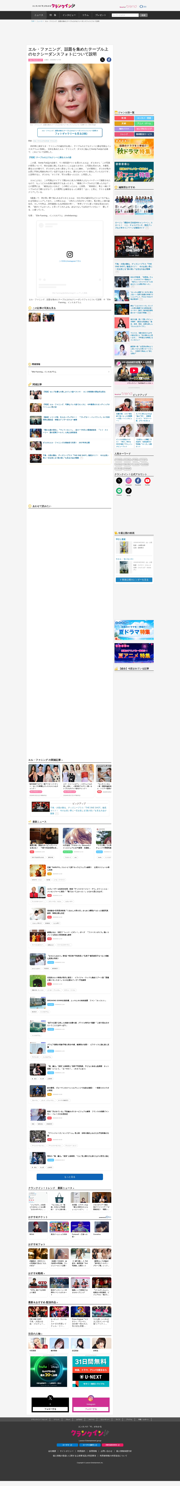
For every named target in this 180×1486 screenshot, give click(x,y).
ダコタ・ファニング (50, 141)
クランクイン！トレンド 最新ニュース (51, 1188)
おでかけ (79, 1419)
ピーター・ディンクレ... (54, 990)
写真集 (135, 460)
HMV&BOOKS (111, 1445)
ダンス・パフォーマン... (48, 1100)
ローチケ (66, 1445)
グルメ (68, 1419)
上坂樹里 (49, 1078)
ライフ (118, 1419)
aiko (75, 857)
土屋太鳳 (119, 468)
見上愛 (42, 1078)
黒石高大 (34, 1011)
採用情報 (93, 1451)
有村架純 (119, 464)
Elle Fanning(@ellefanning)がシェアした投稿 (69, 293)
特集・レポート (143, 1419)
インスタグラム (109, 857)
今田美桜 (119, 460)
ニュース (39, 21)
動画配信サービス (144, 134)
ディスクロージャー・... (38, 901)
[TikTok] (129, 491)
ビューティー (105, 1419)
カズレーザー (69, 901)
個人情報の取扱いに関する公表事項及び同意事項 (74, 1456)
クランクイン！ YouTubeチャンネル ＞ (140, 383)
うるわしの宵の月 (37, 923)
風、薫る (34, 1078)
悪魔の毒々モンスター (38, 990)
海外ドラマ (124, 129)
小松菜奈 (136, 464)
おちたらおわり (36, 968)
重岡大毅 (50, 857)
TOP (32, 21)
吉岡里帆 (145, 464)
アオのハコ (68, 857)
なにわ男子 (56, 923)
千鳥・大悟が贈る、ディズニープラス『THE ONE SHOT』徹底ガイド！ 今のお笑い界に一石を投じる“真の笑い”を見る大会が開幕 (78, 811)
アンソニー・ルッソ (70, 1145)
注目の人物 (35, 1333)
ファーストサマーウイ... (64, 945)
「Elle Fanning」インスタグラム (43, 372)
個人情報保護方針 (124, 1451)
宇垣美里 (46, 968)
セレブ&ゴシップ (144, 129)
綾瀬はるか (51, 945)
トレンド (124, 134)
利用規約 (81, 1451)
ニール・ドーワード (59, 879)
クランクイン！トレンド (39, 1419)
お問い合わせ (106, 1451)
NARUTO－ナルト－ (37, 879)
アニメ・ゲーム (144, 123)
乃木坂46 (144, 460)
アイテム (129, 1419)
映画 (33, 1124)
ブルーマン (35, 1100)
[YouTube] (147, 481)
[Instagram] (129, 481)
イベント (57, 1419)
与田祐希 (128, 468)
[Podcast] (119, 491)
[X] (119, 481)
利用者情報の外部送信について (113, 1456)
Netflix (100, 857)
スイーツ (91, 1419)
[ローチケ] (143, 6)
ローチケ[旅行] (88, 1445)
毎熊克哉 (40, 1124)
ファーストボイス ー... (38, 945)
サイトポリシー (67, 1451)
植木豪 (48, 879)
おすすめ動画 (36, 1273)
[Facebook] (138, 481)
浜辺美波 (128, 460)
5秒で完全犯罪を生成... (38, 857)
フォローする (50, 1409)
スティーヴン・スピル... (55, 901)
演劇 (124, 123)
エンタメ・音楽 (144, 118)
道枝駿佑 (47, 923)
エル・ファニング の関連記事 (45, 760)
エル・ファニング (39, 141)
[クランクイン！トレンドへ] (128, 6)
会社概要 (52, 1451)
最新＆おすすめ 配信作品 (43, 1302)
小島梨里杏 (49, 1124)
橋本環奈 (128, 464)
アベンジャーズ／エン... (38, 1145)
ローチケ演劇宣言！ (63, 1100)
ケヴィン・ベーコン (69, 990)
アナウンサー (35, 1057)
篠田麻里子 (55, 968)
